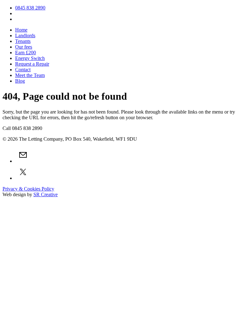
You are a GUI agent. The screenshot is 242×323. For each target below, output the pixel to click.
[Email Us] (23, 161)
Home (21, 29)
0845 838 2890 (30, 7)
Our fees (23, 47)
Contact (23, 69)
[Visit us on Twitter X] (23, 178)
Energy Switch (30, 58)
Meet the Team (30, 75)
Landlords (25, 35)
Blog (20, 81)
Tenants (23, 41)
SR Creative (45, 194)
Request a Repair (32, 64)
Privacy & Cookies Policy (28, 188)
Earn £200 (25, 52)
